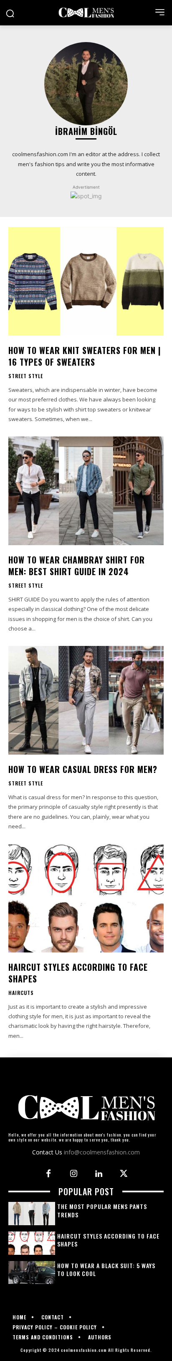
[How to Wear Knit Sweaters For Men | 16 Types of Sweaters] (86, 281)
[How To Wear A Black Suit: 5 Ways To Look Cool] (31, 1272)
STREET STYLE (25, 376)
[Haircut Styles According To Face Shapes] (86, 898)
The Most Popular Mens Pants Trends (102, 1210)
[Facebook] (48, 1174)
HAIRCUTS (21, 992)
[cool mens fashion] (86, 1107)
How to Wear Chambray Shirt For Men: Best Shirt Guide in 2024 (76, 565)
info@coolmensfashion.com (102, 1152)
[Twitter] (123, 1174)
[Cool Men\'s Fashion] (85, 12)
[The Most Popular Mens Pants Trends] (31, 1213)
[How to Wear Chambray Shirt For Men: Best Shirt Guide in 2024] (86, 490)
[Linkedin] (98, 1174)
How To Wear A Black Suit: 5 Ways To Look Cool (106, 1269)
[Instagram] (73, 1174)
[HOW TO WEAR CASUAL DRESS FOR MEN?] (86, 700)
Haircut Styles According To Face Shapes (78, 973)
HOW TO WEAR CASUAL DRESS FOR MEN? (82, 769)
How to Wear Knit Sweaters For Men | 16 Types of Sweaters (84, 356)
